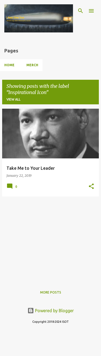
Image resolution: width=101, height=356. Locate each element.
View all (13, 99)
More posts (50, 292)
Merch (32, 65)
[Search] (80, 10)
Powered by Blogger (54, 310)
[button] (91, 186)
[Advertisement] (50, 239)
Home (9, 65)
